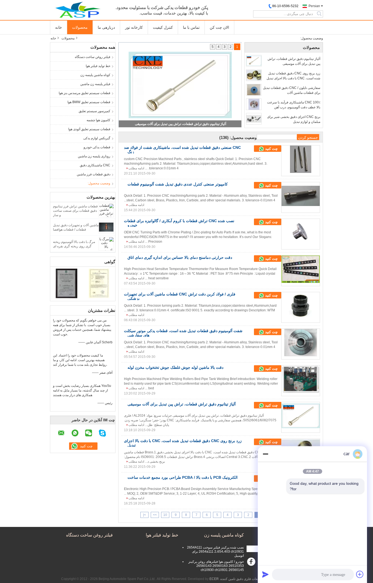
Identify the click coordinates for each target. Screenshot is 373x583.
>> (155, 515)
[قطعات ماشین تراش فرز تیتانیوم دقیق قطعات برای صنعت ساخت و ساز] (106, 210)
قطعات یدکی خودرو (97, 147)
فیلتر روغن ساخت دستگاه (92, 57)
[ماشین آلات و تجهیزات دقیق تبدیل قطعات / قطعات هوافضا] (106, 227)
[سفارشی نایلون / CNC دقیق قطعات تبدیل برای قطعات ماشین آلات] (254, 89)
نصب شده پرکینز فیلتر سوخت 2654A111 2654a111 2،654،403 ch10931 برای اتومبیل (215, 552)
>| (144, 515)
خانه (58, 27)
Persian (314, 6)
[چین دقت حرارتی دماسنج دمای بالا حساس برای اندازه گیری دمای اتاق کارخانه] (301, 269)
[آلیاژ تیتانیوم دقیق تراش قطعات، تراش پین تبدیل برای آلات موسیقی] (254, 60)
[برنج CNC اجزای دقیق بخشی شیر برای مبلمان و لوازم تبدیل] (254, 118)
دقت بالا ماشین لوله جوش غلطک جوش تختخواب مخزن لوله (175, 367)
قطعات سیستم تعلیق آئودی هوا (89, 129)
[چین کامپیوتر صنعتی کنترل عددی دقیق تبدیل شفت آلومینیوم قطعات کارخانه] (301, 196)
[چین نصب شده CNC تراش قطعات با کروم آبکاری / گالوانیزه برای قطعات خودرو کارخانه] (301, 232)
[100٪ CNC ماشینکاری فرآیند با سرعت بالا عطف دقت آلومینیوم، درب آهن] (254, 104)
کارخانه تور (134, 27)
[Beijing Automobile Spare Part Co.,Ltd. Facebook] (252, 563)
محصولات (80, 27)
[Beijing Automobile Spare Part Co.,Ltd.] (80, 9)
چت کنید (271, 149)
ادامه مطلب (136, 168)
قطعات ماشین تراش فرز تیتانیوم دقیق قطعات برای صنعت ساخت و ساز (75, 210)
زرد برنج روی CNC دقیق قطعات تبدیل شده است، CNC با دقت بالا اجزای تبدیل (180, 124)
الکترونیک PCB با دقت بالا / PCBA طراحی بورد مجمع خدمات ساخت (183, 477)
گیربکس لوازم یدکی (96, 138)
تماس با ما (191, 27)
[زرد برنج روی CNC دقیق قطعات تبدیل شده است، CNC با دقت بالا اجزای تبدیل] (254, 75)
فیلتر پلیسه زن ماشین (95, 84)
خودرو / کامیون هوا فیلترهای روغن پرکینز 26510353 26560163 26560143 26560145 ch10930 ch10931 (216, 566)
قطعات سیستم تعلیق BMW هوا (88, 102)
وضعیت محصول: (99, 183)
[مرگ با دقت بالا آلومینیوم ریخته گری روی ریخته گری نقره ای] (106, 243)
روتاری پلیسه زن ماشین (94, 156)
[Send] (265, 574)
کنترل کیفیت (163, 27)
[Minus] (265, 454)
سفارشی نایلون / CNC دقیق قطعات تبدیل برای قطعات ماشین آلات (291, 90)
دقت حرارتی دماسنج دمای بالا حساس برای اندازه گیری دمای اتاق (180, 257)
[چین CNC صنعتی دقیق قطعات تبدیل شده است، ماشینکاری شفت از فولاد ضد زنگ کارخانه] (301, 159)
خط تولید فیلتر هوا (98, 66)
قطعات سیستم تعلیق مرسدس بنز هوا (84, 93)
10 (165, 515)
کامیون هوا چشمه (98, 120)
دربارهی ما (106, 27)
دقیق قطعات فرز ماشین (93, 174)
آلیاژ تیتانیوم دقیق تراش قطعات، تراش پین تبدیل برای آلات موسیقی (294, 61)
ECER (214, 579)
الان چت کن (219, 27)
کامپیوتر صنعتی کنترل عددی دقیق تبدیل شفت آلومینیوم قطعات (178, 184)
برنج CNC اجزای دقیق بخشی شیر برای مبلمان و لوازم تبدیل (293, 119)
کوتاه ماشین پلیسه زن (95, 75)
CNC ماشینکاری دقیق (95, 165)
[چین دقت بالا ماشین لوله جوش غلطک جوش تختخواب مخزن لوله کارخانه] (301, 379)
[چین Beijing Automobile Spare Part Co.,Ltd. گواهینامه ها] (66, 283)
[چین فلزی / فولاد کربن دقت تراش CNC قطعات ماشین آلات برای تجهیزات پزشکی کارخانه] (301, 306)
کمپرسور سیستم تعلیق (94, 111)
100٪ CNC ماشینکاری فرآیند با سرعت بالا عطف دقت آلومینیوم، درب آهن (293, 104)
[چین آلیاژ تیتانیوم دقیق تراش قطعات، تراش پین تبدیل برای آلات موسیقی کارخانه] (301, 416)
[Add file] (360, 574)
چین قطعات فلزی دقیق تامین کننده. (243, 579)
